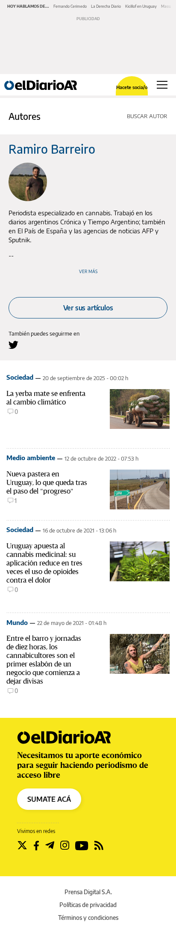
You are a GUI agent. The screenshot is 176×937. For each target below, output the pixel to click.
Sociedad (19, 377)
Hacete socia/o (131, 87)
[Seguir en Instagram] (64, 845)
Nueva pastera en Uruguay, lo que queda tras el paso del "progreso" (46, 482)
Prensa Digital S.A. (88, 891)
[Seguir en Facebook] (36, 845)
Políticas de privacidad (88, 904)
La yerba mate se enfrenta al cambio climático (45, 397)
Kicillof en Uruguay (141, 6)
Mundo (17, 622)
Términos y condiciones (88, 917)
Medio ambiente (30, 457)
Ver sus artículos (88, 307)
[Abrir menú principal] (162, 85)
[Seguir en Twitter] (22, 845)
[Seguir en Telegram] (49, 845)
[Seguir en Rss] (98, 845)
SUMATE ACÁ (49, 799)
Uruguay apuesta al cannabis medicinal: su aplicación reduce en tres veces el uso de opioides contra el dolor (44, 562)
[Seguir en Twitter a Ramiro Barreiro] (13, 345)
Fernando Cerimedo (70, 6)
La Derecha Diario (106, 6)
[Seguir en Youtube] (81, 845)
